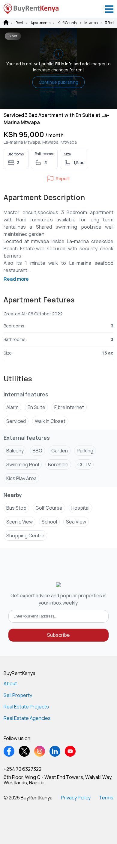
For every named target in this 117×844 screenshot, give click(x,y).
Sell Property (18, 695)
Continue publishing (58, 82)
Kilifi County (67, 22)
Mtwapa (91, 22)
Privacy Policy (76, 797)
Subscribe (58, 635)
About (10, 683)
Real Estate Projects (26, 706)
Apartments (40, 22)
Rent (19, 22)
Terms (106, 797)
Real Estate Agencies (27, 718)
